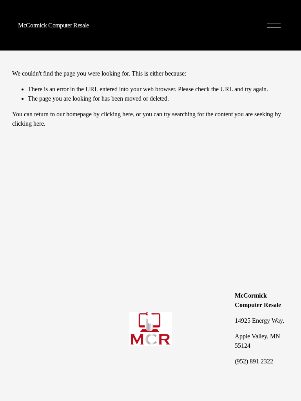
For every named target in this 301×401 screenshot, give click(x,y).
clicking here (117, 114)
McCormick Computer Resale (53, 25)
